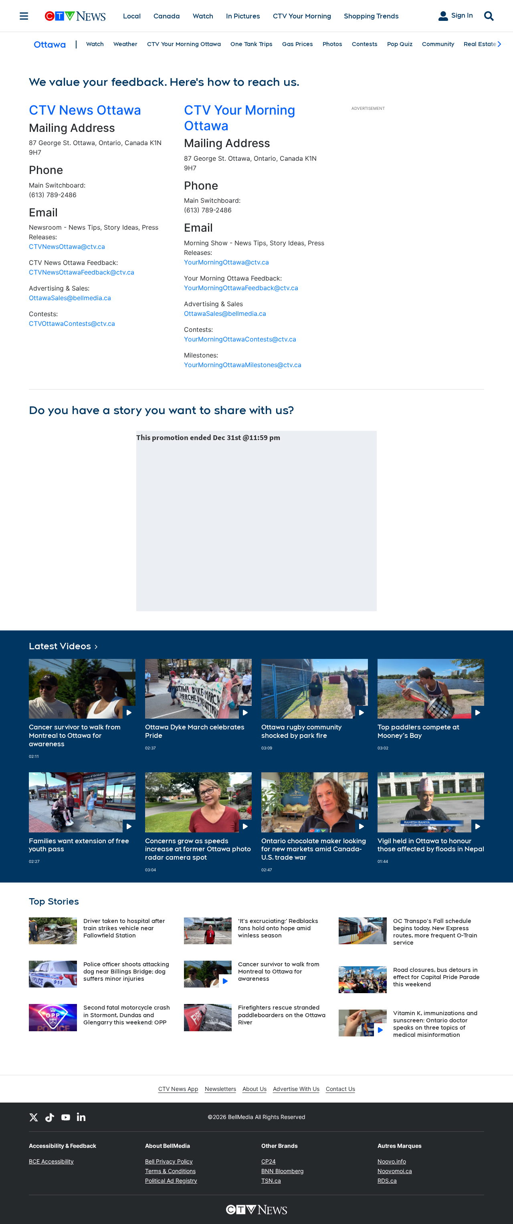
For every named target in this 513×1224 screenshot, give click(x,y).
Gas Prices (297, 44)
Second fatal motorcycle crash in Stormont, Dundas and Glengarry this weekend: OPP (126, 1014)
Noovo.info (392, 1161)
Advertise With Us (296, 1088)
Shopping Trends (371, 16)
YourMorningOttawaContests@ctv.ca (240, 339)
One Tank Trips (251, 44)
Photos (332, 44)
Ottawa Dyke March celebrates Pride (194, 731)
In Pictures (243, 16)
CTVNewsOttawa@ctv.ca (67, 246)
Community (438, 44)
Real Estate (480, 44)
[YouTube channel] (66, 1117)
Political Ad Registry (171, 1180)
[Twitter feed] (33, 1117)
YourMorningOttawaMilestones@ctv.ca (242, 365)
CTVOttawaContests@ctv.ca (72, 323)
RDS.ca (387, 1180)
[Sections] (24, 16)
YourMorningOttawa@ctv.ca (226, 262)
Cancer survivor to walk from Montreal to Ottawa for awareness (75, 735)
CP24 (268, 1161)
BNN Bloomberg (282, 1170)
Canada (166, 16)
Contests (365, 44)
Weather (125, 44)
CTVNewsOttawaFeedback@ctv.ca (81, 272)
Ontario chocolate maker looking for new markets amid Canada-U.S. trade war (313, 849)
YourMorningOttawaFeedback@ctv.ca (241, 288)
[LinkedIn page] (82, 1117)
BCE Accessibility (51, 1161)
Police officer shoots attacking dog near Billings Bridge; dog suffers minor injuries (126, 971)
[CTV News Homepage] (75, 16)
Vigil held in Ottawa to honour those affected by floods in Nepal (431, 845)
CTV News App (178, 1088)
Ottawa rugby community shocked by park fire (301, 731)
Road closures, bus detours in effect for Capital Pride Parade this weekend (436, 977)
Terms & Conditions (170, 1170)
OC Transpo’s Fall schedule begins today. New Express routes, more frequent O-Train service (435, 932)
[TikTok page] (50, 1117)
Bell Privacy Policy (169, 1161)
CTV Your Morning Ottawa (184, 44)
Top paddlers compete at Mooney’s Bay (418, 731)
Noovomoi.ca (395, 1170)
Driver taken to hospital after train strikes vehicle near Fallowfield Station (124, 928)
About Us (254, 1088)
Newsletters (220, 1088)
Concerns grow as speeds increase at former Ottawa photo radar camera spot (198, 849)
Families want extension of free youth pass (79, 845)
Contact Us (340, 1088)
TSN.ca (271, 1180)
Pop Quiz (399, 44)
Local (132, 16)
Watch (203, 16)
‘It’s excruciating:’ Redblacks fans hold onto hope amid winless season (278, 928)
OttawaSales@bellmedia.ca (70, 298)
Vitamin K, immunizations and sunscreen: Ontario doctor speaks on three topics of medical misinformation (435, 1024)
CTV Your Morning (302, 16)
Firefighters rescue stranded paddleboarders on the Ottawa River (281, 1014)
